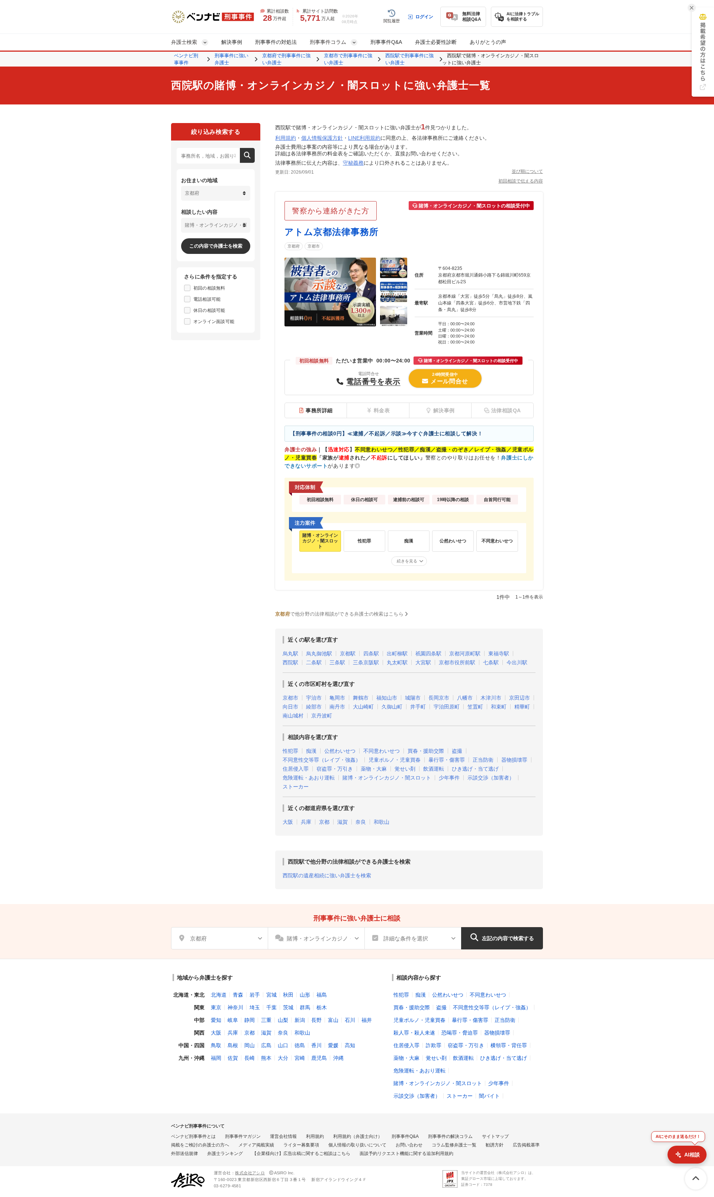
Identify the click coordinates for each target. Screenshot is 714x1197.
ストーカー (296, 786)
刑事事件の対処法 (276, 42)
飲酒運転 (433, 768)
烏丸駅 (290, 653)
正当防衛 (483, 759)
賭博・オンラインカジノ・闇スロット (386, 777)
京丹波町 (321, 715)
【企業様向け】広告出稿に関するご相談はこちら (301, 1153)
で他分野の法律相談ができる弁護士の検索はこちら (339, 614)
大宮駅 (423, 662)
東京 (216, 1007)
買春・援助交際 (426, 751)
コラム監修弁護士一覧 (454, 1145)
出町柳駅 (397, 653)
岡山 (249, 1045)
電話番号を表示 (373, 381)
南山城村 (293, 715)
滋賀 (342, 822)
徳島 (300, 1045)
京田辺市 (519, 697)
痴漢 (311, 751)
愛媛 (333, 1045)
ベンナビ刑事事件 (186, 59)
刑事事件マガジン (243, 1136)
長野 (316, 1020)
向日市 (290, 706)
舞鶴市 (361, 697)
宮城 (271, 994)
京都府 (293, 246)
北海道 (218, 994)
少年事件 (449, 777)
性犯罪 (290, 751)
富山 (333, 1020)
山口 (283, 1045)
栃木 (321, 1007)
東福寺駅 (498, 653)
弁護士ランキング (225, 1153)
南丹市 (337, 706)
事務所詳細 (319, 410)
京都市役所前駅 (457, 662)
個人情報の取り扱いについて (357, 1145)
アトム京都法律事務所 (331, 232)
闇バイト (489, 1095)
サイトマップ (495, 1136)
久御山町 (392, 706)
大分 (283, 1058)
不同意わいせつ (381, 751)
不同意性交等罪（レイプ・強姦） (322, 759)
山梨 (283, 1020)
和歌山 (381, 822)
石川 (350, 1020)
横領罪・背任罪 (509, 1045)
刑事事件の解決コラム (450, 1136)
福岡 (216, 1058)
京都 (324, 822)
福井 (366, 1020)
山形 (305, 994)
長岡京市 (438, 697)
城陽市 (413, 697)
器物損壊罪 (514, 759)
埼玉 (255, 1007)
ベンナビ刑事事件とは (193, 1136)
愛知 (216, 1020)
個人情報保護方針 (322, 138)
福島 (321, 994)
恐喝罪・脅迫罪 (459, 1032)
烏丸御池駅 (319, 653)
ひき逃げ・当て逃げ (475, 768)
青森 (238, 994)
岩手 (255, 994)
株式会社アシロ (250, 1173)
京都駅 (348, 653)
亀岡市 (337, 697)
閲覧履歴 (391, 21)
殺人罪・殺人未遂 (414, 1032)
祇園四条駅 (428, 653)
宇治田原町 (447, 706)
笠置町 (475, 706)
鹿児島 (319, 1058)
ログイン (424, 16)
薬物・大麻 (374, 768)
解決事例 (231, 42)
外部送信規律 (184, 1153)
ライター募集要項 (301, 1145)
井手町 (418, 706)
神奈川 (235, 1007)
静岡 (249, 1020)
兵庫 (306, 822)
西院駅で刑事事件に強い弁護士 (409, 59)
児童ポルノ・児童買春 (395, 759)
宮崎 (300, 1058)
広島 (266, 1045)
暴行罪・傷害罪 (446, 759)
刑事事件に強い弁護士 (231, 59)
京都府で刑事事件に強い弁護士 (286, 59)
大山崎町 (363, 706)
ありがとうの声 (488, 42)
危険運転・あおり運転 (309, 777)
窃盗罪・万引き (334, 768)
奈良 (361, 822)
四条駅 (371, 653)
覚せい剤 (405, 768)
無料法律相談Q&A (471, 16)
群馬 (305, 1007)
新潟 (300, 1020)
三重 (266, 1020)
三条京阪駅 (366, 662)
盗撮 (457, 751)
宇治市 (314, 697)
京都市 (314, 246)
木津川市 (490, 697)
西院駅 (290, 662)
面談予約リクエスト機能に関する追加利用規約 (406, 1153)
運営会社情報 (283, 1136)
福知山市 (386, 697)
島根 (233, 1045)
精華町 (522, 706)
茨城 (288, 1007)
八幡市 (465, 697)
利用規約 (285, 138)
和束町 (498, 706)
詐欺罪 (433, 1045)
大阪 (288, 822)
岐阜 (233, 1020)
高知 (350, 1045)
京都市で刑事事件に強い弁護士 (348, 59)
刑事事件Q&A (386, 42)
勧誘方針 (495, 1145)
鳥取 (216, 1045)
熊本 (266, 1058)
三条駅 (337, 662)
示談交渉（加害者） (490, 777)
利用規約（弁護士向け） (357, 1136)
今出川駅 (516, 662)
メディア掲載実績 (256, 1145)
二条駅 (314, 662)
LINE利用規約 (364, 138)
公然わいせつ (340, 751)
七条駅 (491, 662)
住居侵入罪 (296, 768)
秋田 (288, 994)
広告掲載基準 (526, 1145)
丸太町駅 (397, 662)
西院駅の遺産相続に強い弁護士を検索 (327, 875)
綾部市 (314, 706)
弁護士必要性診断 (436, 42)
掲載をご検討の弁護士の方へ (200, 1145)
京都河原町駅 (464, 653)
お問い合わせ (409, 1145)
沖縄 (338, 1058)
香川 (316, 1045)
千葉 (271, 1007)
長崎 (249, 1058)
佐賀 (233, 1058)
